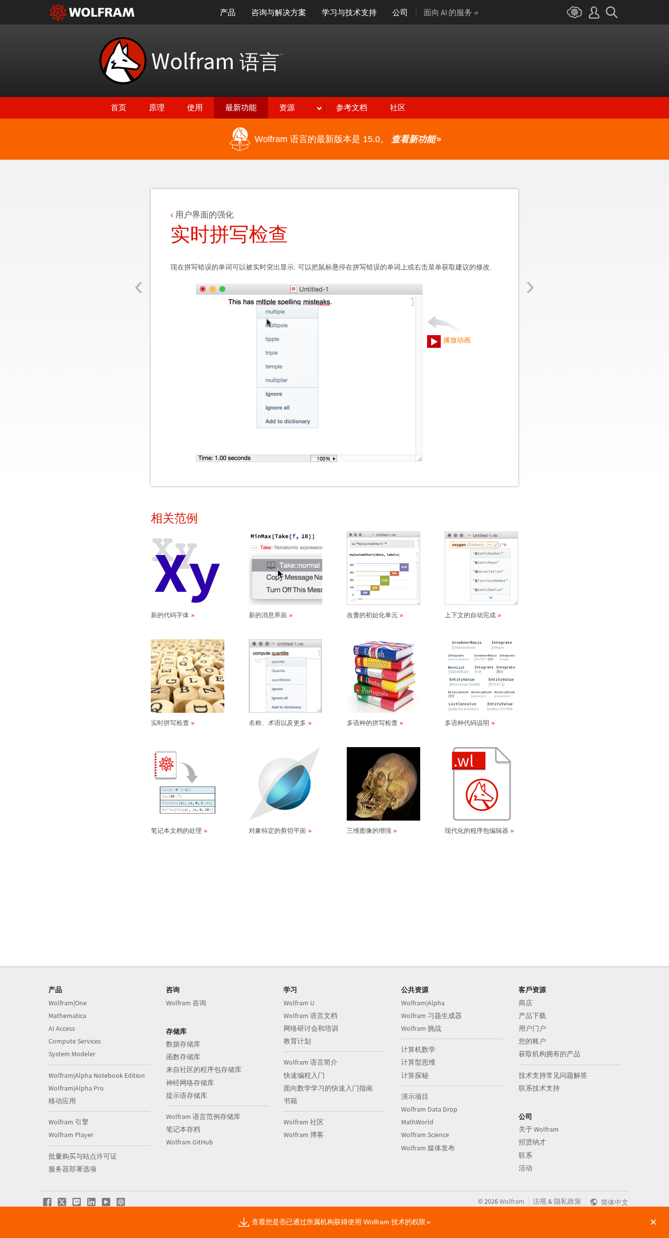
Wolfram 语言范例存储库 (203, 1116)
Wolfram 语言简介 (310, 1062)
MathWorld (417, 1121)
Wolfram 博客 (304, 1134)
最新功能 (241, 107)
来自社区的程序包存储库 (203, 1069)
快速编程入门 (304, 1075)
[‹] (138, 229)
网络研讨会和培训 (311, 1028)
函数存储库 (183, 1056)
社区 (398, 107)
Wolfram (217, 60)
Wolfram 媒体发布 (428, 1147)
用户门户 (532, 1028)
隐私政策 (567, 1201)
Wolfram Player (71, 1134)
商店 (525, 1002)
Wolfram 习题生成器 (431, 1015)
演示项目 (415, 1096)
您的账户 (532, 1041)
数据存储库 (183, 1044)
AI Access (61, 1028)
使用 (195, 107)
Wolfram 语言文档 (310, 1015)
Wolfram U (299, 1002)
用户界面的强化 (204, 214)
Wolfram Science (425, 1134)
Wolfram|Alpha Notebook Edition (96, 1075)
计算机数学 (418, 1049)
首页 (118, 107)
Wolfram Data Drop (429, 1109)
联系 (525, 1155)
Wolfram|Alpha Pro (76, 1088)
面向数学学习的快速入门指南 (328, 1088)
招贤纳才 (532, 1142)
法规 (540, 1201)
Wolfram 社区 (304, 1121)
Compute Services (74, 1041)
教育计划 (297, 1041)
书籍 (290, 1100)
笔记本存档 (183, 1129)
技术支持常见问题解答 (553, 1075)
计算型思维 (418, 1062)
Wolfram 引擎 (68, 1121)
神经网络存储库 (190, 1082)
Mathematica (67, 1015)
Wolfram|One (67, 1002)
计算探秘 (415, 1075)
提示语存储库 (186, 1095)
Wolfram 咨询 (186, 1002)
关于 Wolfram (539, 1129)
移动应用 (62, 1100)
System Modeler (72, 1053)
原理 (157, 107)
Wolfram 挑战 (421, 1028)
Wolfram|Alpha (423, 1002)
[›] (530, 229)
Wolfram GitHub (189, 1142)
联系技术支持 (539, 1088)
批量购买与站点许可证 (82, 1156)
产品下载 (532, 1015)
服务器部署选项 (72, 1169)
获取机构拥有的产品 (549, 1053)
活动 (525, 1168)
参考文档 (351, 107)
